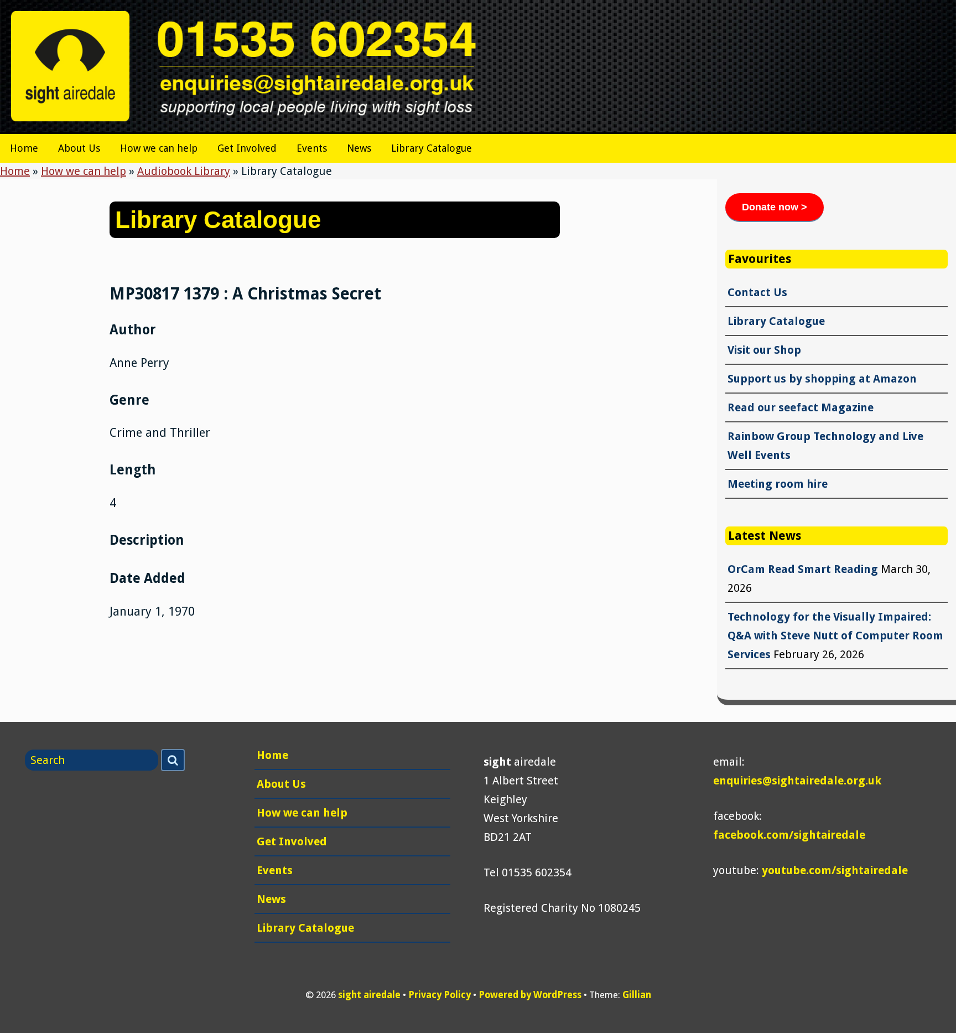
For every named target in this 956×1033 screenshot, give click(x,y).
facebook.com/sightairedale (789, 834)
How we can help (159, 148)
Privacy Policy (439, 994)
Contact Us (757, 292)
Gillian (636, 994)
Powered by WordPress (530, 994)
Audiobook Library (183, 171)
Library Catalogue (431, 148)
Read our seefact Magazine (801, 407)
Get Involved (247, 148)
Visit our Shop (764, 350)
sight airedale (369, 994)
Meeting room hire (778, 483)
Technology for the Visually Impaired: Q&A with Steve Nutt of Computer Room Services (835, 635)
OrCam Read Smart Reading (803, 569)
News (359, 148)
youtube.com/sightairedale (835, 870)
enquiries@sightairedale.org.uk (797, 780)
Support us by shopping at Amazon (822, 378)
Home (24, 148)
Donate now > (774, 207)
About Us (79, 148)
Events (312, 148)
